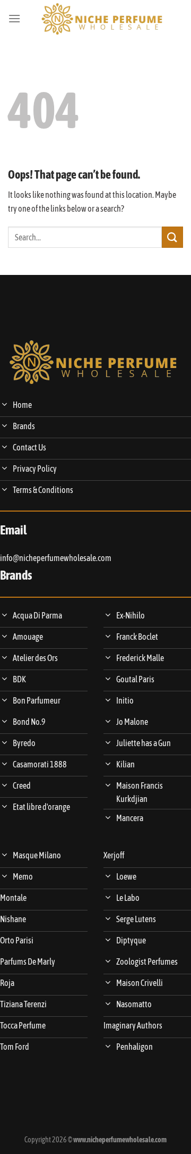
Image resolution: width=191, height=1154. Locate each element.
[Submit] (172, 237)
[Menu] (14, 18)
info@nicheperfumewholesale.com (55, 558)
